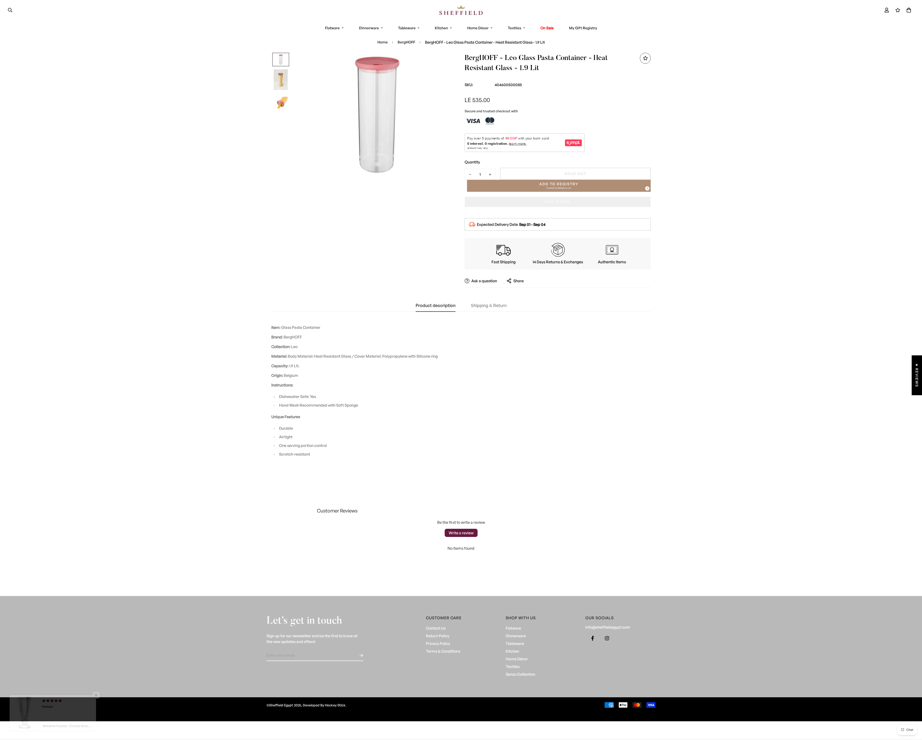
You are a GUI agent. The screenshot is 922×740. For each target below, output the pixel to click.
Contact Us (436, 628)
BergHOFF (406, 42)
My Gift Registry (583, 28)
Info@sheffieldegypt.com (607, 627)
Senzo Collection (520, 674)
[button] (907, 10)
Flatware (332, 28)
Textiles (514, 28)
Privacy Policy (438, 643)
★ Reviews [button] (917, 375)
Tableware (407, 28)
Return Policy (437, 635)
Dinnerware (369, 28)
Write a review (461, 532)
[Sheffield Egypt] (461, 10)
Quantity (472, 162)
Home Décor (478, 28)
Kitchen (441, 28)
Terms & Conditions (443, 651)
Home (382, 42)
